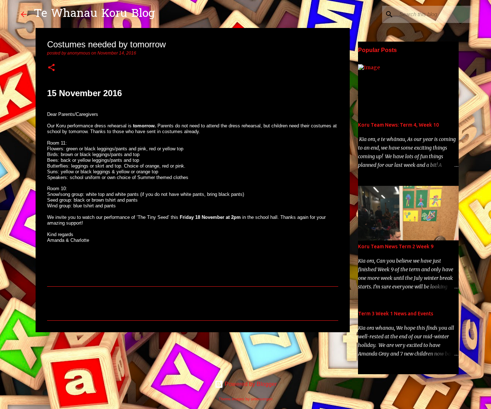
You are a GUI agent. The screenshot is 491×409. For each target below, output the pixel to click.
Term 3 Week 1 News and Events (395, 313)
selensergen (261, 399)
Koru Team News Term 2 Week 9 (395, 246)
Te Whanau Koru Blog (94, 14)
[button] (51, 68)
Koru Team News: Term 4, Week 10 (398, 125)
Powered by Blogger (250, 384)
